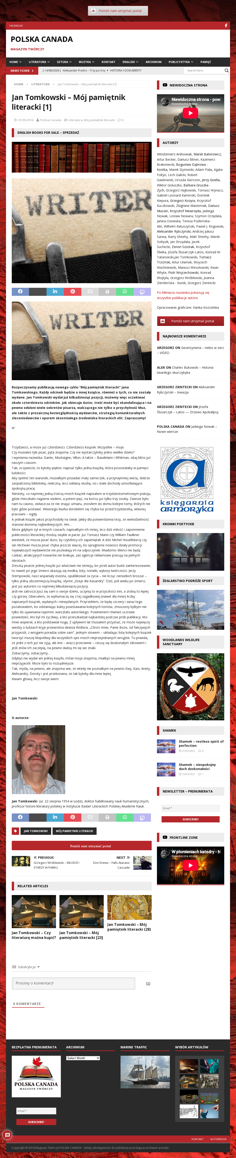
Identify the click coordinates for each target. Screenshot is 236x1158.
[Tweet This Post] (38, 292)
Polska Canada (50, 120)
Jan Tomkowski (36, 831)
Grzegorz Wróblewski (186, 278)
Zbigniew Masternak (191, 205)
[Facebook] (226, 26)
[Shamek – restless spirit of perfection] (166, 746)
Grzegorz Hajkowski (181, 190)
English (129, 62)
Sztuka (62, 62)
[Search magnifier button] (227, 70)
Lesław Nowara (181, 216)
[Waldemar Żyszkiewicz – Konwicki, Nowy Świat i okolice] (189, 1111)
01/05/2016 (25, 120)
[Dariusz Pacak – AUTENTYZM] (209, 1081)
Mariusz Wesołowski (193, 267)
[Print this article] (107, 292)
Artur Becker (166, 159)
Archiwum (154, 62)
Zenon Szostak (183, 247)
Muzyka (85, 62)
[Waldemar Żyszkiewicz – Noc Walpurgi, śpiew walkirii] (189, 1096)
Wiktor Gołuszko (169, 185)
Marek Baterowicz (207, 154)
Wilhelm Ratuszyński (179, 226)
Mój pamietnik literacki (74, 831)
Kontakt (108, 62)
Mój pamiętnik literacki (99, 120)
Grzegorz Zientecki (201, 283)
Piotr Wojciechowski (183, 272)
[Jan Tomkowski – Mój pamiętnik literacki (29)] (189, 1081)
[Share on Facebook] (20, 292)
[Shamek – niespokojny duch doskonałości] (166, 769)
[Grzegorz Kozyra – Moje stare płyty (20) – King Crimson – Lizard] (209, 1066)
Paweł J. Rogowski (209, 226)
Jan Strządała (180, 242)
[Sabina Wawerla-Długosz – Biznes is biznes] (209, 1111)
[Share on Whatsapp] (125, 292)
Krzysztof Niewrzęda (185, 211)
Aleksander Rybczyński (174, 231)
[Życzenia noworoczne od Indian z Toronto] (209, 1098)
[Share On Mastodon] (142, 292)
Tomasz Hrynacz (210, 190)
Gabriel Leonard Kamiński (176, 195)
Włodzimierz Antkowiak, (175, 154)
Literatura (37, 62)
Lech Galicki (177, 175)
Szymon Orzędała (208, 216)
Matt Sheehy (199, 236)
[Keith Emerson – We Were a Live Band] (189, 1066)
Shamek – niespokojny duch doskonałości (197, 766)
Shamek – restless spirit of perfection (201, 743)
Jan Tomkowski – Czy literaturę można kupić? (34, 935)
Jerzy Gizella (211, 180)
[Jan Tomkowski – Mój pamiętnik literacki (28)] (129, 907)
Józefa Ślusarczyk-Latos (186, 252)
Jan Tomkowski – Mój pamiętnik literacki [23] (81, 935)
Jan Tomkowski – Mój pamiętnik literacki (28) (129, 927)
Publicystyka (179, 62)
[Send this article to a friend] (90, 292)
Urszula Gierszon (187, 180)
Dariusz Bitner (188, 159)
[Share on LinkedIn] (55, 292)
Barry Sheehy (178, 236)
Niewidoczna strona (188, 85)
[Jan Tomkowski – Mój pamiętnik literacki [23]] (81, 911)
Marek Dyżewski (181, 169)
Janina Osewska (168, 221)
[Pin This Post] (72, 292)
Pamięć (206, 62)
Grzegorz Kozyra (182, 200)
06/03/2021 (189, 774)
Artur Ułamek (182, 262)
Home (13, 62)
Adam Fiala (203, 169)
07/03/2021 (189, 751)
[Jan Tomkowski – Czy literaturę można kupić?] (34, 911)
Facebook (16, 25)
